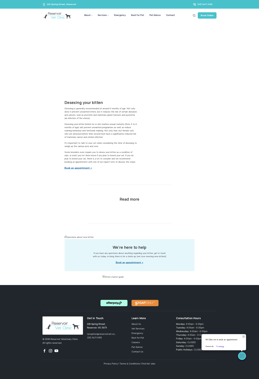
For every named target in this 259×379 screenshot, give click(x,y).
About (87, 15)
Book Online (207, 15)
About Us (136, 324)
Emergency (120, 15)
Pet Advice (155, 15)
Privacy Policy (111, 363)
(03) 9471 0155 (204, 4)
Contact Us (137, 351)
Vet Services (138, 328)
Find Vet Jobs (148, 363)
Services (102, 15)
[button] (242, 356)
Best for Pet (137, 15)
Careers (136, 342)
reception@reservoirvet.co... (101, 333)
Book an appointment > (78, 168)
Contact (170, 15)
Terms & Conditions (130, 363)
